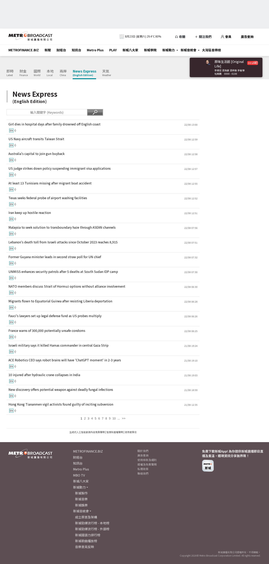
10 (114, 418)
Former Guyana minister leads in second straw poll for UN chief (54, 257)
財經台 (61, 50)
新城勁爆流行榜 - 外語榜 (92, 528)
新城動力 (168, 50)
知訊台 (76, 50)
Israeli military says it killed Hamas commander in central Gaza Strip (58, 345)
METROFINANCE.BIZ (23, 50)
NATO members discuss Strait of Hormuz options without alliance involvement (66, 286)
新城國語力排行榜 (87, 535)
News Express (84, 73)
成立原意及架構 (86, 517)
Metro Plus (95, 50)
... (119, 418)
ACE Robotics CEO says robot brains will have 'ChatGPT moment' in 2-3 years (64, 360)
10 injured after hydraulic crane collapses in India (44, 375)
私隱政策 (142, 469)
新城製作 (81, 493)
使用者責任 (131, 432)
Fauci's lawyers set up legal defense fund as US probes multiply (54, 316)
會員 (227, 36)
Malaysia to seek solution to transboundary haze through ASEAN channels (62, 227)
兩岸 (63, 73)
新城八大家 (130, 50)
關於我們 (142, 451)
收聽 (181, 36)
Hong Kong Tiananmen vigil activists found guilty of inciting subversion (60, 404)
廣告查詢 (247, 36)
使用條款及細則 (147, 460)
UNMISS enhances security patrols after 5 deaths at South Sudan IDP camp (63, 271)
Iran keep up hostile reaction (29, 212)
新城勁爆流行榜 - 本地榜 (92, 523)
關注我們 (204, 36)
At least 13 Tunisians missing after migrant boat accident (50, 183)
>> (123, 418)
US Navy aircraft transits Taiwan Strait (36, 139)
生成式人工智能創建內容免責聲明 (87, 432)
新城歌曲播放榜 (86, 540)
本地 (50, 73)
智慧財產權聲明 (115, 432)
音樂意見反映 (84, 546)
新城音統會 (188, 50)
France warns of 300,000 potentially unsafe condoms (46, 330)
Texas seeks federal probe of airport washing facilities (47, 198)
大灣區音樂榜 (211, 50)
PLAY (113, 50)
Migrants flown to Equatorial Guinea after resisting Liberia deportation (60, 301)
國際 (37, 73)
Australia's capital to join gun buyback (36, 153)
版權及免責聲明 (147, 464)
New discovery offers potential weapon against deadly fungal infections (60, 389)
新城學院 (150, 50)
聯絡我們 (142, 473)
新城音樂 (81, 499)
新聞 (48, 50)
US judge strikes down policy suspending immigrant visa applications (59, 168)
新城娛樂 (81, 505)
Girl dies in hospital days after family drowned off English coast (54, 124)
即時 (10, 73)
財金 (23, 73)
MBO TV (79, 475)
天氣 (106, 73)
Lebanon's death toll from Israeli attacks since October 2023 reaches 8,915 (63, 242)
